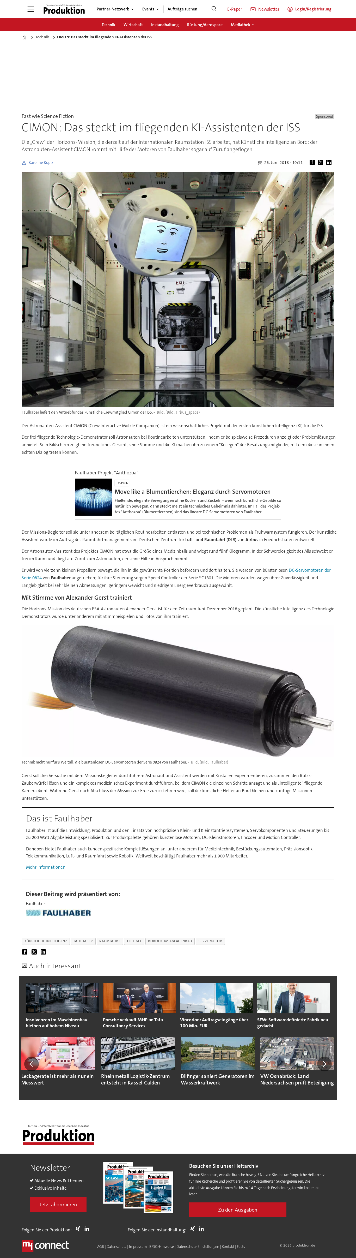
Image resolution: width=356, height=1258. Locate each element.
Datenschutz (116, 1246)
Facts (241, 1246)
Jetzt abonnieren (58, 1204)
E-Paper (234, 9)
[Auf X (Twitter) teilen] (322, 163)
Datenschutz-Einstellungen (197, 1246)
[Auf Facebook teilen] (313, 163)
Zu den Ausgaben (237, 1209)
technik (134, 941)
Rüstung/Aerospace (205, 24)
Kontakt (228, 1246)
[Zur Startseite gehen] (64, 9)
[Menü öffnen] (31, 9)
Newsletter (268, 9)
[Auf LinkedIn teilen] (330, 163)
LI (88, 1228)
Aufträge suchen (182, 9)
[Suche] (214, 9)
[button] (31, 1064)
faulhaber (83, 941)
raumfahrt (109, 941)
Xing (79, 1228)
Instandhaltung (165, 24)
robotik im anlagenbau (170, 941)
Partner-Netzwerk (113, 9)
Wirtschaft (133, 24)
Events (148, 9)
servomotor (210, 941)
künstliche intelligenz (45, 941)
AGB (100, 1246)
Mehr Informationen (45, 867)
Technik (108, 24)
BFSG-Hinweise (161, 1246)
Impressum (138, 1246)
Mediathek (240, 24)
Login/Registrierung (313, 9)
